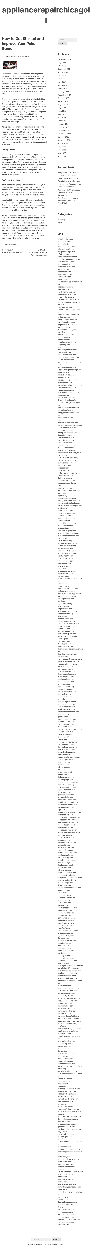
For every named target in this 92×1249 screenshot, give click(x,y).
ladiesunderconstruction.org (69, 392)
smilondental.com (65, 516)
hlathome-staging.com (67, 531)
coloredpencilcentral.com (68, 440)
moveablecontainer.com (67, 380)
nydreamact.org (64, 317)
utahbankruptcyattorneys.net (69, 453)
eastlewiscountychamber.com (70, 659)
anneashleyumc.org (65, 996)
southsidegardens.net (66, 1081)
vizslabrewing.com (65, 475)
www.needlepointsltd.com (68, 1016)
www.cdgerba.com (65, 1106)
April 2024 (62, 82)
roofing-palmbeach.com (67, 433)
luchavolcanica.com (65, 837)
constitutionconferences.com (69, 888)
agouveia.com (63, 1189)
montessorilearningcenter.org (69, 1129)
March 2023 (62, 121)
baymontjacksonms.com (67, 805)
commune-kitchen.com (67, 692)
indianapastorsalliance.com (68, 875)
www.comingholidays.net (68, 636)
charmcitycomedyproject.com (69, 729)
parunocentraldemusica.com (69, 1109)
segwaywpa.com (64, 915)
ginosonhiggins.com (66, 795)
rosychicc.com (63, 606)
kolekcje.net (62, 566)
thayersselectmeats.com (67, 910)
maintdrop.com (64, 337)
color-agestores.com (66, 599)
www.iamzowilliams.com (67, 1071)
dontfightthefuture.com (67, 435)
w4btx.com (62, 508)
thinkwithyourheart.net (67, 450)
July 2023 (62, 108)
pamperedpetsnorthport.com (69, 490)
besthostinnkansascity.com (68, 1214)
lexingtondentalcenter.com (68, 536)
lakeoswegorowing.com (67, 1184)
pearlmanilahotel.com (66, 335)
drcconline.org (63, 862)
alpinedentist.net (64, 347)
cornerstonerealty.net (66, 1064)
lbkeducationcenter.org (67, 571)
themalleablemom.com (67, 749)
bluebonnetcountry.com (67, 330)
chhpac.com (62, 1199)
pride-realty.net (64, 1157)
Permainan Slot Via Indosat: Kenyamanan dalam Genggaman (69, 192)
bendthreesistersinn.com (68, 822)
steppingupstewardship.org (69, 1036)
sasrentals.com (64, 521)
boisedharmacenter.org (67, 596)
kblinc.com (62, 485)
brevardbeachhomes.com (68, 423)
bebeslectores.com (65, 395)
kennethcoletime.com (66, 752)
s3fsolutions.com (64, 420)
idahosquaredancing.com (68, 460)
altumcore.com (64, 900)
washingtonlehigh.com (67, 1041)
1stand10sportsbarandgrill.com (70, 506)
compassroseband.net (66, 898)
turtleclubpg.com (64, 845)
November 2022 (64, 134)
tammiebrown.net (65, 772)
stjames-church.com (66, 722)
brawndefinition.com (66, 676)
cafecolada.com (64, 629)
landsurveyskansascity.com (69, 998)
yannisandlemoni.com (66, 480)
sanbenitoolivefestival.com (68, 624)
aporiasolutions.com (66, 913)
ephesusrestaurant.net (67, 1091)
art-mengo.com (64, 767)
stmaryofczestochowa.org (68, 742)
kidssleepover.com (65, 287)
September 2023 (64, 101)
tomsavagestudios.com (67, 551)
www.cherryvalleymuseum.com (70, 385)
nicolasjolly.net (63, 699)
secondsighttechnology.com (69, 523)
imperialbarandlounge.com (68, 445)
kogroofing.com (64, 345)
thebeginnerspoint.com (67, 634)
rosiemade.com (64, 493)
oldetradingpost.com (66, 390)
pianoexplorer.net (65, 1079)
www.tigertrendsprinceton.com (70, 966)
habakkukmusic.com (66, 950)
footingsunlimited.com (67, 1003)
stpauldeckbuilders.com (67, 1001)
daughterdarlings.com (66, 252)
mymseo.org (63, 1197)
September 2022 (64, 140)
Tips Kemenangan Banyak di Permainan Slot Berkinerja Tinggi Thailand (69, 200)
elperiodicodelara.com (66, 244)
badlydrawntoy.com (65, 945)
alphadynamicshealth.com (68, 1159)
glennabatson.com (65, 669)
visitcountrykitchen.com (67, 787)
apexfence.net (63, 1225)
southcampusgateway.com (68, 357)
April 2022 (62, 156)
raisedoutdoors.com (66, 448)
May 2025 (62, 63)
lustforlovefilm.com (65, 697)
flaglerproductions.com (67, 674)
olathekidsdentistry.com (67, 498)
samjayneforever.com (66, 1134)
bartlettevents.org (65, 377)
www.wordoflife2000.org (68, 458)
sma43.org (62, 1026)
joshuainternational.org (67, 958)
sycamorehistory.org (66, 1061)
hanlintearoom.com (65, 1164)
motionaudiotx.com (65, 1204)
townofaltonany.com (66, 807)
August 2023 (63, 105)
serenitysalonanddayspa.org (69, 259)
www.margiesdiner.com (67, 1011)
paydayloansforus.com (67, 292)
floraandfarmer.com (65, 418)
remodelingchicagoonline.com (70, 1028)
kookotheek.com (64, 352)
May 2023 (62, 114)
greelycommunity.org (66, 709)
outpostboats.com (65, 609)
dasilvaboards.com (65, 666)
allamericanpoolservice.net (68, 546)
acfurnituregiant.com (66, 264)
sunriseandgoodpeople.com (69, 817)
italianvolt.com (63, 470)
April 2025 (62, 66)
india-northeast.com (66, 430)
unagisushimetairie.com (67, 319)
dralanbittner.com (65, 478)
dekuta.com (62, 1051)
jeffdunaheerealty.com (67, 976)
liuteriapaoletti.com (65, 815)
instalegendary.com (65, 307)
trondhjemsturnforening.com (69, 1116)
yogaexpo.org (63, 586)
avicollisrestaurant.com (67, 860)
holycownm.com (64, 840)
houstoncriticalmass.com (68, 646)
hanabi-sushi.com (65, 1046)
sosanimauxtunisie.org (67, 342)
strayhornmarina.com (66, 671)
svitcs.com (62, 893)
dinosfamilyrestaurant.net (68, 400)
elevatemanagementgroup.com (70, 1172)
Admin (27, 56)
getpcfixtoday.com (65, 324)
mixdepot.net (63, 1056)
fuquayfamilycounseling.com (69, 1187)
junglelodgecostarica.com (68, 782)
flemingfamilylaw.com (66, 1179)
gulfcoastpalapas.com (66, 918)
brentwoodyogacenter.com (68, 1031)
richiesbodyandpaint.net (67, 247)
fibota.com (62, 1104)
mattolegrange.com (65, 780)
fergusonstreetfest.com (67, 1131)
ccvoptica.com (63, 1038)
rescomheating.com (66, 1209)
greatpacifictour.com (66, 847)
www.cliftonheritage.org (67, 1023)
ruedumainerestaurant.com (68, 712)
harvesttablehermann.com (68, 407)
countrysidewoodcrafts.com (69, 299)
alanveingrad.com (65, 792)
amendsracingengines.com (68, 988)
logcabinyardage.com (66, 935)
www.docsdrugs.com (66, 1008)
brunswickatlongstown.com (69, 757)
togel (60, 223)
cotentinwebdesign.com (67, 387)
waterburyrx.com (64, 868)
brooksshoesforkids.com (67, 908)
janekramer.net (64, 762)
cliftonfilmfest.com (65, 443)
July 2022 (62, 147)
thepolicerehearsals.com (67, 654)
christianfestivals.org (66, 785)
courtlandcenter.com (66, 855)
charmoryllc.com (64, 641)
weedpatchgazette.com (67, 483)
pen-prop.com (63, 963)
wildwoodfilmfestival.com (68, 367)
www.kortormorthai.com (67, 991)
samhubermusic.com (66, 1222)
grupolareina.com (65, 382)
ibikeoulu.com (63, 737)
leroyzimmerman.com (66, 1174)
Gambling (14, 245)
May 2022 (62, 153)
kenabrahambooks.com (67, 689)
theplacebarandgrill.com (67, 865)
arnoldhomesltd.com (66, 438)
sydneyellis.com (64, 538)
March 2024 (62, 85)
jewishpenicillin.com (66, 548)
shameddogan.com (65, 925)
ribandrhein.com (64, 563)
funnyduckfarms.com (66, 1167)
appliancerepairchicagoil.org (69, 302)
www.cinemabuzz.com (67, 1054)
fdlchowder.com (64, 1013)
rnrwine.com (63, 1182)
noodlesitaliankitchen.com (68, 314)
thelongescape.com (66, 777)
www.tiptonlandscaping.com (69, 1033)
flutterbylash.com (65, 1162)
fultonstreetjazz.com (66, 375)
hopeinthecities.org (65, 614)
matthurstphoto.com (66, 1137)
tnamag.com (63, 905)
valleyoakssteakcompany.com (70, 878)
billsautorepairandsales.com (69, 1124)
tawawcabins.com (65, 463)
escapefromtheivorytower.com (70, 425)
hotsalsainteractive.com (67, 257)
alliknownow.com (65, 656)
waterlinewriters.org (66, 923)
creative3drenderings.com (68, 930)
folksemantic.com (65, 465)
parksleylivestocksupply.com (69, 593)
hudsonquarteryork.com (67, 1101)
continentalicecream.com (68, 679)
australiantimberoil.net (66, 397)
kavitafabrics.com (65, 835)
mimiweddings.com (65, 1212)
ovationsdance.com (65, 561)
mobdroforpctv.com (65, 619)
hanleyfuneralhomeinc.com (69, 500)
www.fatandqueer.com (67, 993)
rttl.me (60, 1207)
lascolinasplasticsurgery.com (69, 1021)
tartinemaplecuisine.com (67, 759)
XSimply (54, 1244)
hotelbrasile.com (64, 372)
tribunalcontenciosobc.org (68, 661)
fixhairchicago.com (65, 883)
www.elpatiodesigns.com (68, 1099)
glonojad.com (63, 717)
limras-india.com (64, 242)
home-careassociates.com (68, 588)
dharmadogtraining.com (67, 1202)
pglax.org (61, 810)
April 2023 (62, 117)
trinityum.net (63, 1084)
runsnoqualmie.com (65, 1006)
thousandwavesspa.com (67, 852)
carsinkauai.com (64, 1147)
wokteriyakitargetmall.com (68, 533)
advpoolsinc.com (64, 870)
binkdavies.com (64, 684)
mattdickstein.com (65, 943)
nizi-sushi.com (63, 764)
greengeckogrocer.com (67, 528)
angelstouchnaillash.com (68, 511)
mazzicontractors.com (66, 1086)
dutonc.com (62, 774)
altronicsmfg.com (64, 277)
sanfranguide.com (65, 639)
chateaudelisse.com (66, 360)
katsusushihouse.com (66, 707)
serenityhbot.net (64, 956)
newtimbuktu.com (65, 274)
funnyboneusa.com (65, 827)
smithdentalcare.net (66, 1217)
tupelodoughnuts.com (66, 495)
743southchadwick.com (67, 428)
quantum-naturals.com (67, 1126)
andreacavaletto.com (66, 591)
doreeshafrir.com (64, 727)
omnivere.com (63, 269)
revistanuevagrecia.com (67, 719)
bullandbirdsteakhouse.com (69, 1018)
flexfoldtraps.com (65, 986)
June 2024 (62, 79)
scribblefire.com (64, 583)
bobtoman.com (64, 340)
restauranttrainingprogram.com (70, 543)
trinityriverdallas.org (65, 573)
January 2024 (63, 92)
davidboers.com (64, 938)
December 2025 (64, 59)
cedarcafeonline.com (66, 262)
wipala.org (62, 601)
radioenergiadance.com (67, 350)
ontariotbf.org (63, 304)
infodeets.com (63, 254)
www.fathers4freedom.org (68, 968)
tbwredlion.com (64, 1121)
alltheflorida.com (64, 1139)
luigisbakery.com (64, 1043)
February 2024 (64, 88)
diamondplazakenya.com (68, 1119)
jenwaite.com (63, 1169)
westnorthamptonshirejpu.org (69, 370)
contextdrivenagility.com (67, 734)
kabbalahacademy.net (66, 513)
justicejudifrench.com (66, 744)
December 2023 (64, 95)
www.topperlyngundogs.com (69, 971)
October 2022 (63, 137)
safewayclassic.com (66, 297)
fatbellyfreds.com (65, 1096)
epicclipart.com (64, 332)
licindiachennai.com (66, 249)
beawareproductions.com (68, 732)
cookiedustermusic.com (67, 830)
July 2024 (62, 75)
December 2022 (64, 130)
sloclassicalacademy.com (68, 664)
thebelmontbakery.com (67, 294)
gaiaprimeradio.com (65, 769)
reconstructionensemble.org (69, 832)
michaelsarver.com (65, 526)
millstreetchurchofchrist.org (69, 1149)
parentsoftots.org (65, 928)
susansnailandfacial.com (67, 961)
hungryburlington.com (66, 754)
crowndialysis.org (65, 541)
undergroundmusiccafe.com (69, 1219)
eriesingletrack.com (65, 488)
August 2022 (63, 143)
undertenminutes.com (66, 267)
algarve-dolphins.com (66, 790)
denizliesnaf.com (64, 885)
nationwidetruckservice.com (69, 842)
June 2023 (62, 111)
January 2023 (63, 127)
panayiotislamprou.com (67, 355)
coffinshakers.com (65, 739)
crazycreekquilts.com (66, 681)
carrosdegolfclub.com (66, 410)
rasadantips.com (64, 272)
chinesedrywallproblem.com (69, 820)
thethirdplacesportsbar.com (69, 1089)
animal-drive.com (65, 903)
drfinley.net (62, 1177)
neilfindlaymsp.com (65, 857)
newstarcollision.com (66, 518)
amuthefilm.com (64, 694)
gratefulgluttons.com (66, 616)
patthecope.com (64, 890)
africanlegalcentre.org (66, 704)
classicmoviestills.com (66, 626)
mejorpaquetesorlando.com (69, 503)
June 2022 (62, 150)
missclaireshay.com (65, 239)
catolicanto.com (64, 568)
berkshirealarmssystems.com (69, 473)
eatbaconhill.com (64, 279)
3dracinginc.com (64, 644)
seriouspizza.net (64, 895)
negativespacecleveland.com (69, 812)
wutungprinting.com (66, 797)
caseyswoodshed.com (67, 880)
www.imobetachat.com (67, 940)
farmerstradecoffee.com (67, 933)
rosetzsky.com (63, 714)
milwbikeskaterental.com (68, 802)
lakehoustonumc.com (66, 948)
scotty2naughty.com (66, 724)
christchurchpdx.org (66, 687)
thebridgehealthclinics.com (68, 920)
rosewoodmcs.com (65, 1059)
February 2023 (64, 124)
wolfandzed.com (64, 1049)
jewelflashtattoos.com (66, 322)
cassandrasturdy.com (66, 621)
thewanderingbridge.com (68, 747)
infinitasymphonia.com (67, 702)
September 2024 (64, 69)
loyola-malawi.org (65, 604)
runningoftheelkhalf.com (67, 973)
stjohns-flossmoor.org (66, 825)
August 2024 (63, 72)
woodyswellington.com (67, 1094)
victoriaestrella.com (65, 850)
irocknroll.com (63, 455)
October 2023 (63, 98)
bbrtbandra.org (64, 327)
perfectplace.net (64, 576)
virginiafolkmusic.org (66, 558)
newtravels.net (64, 289)
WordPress (39, 1244)
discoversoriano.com (66, 631)
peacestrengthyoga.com (67, 978)
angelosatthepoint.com (67, 873)
